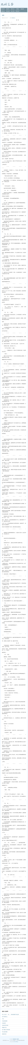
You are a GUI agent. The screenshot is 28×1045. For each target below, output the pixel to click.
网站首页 (3, 9)
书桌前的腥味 (4, 1021)
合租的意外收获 (5, 1025)
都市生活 (12, 9)
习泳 (3, 1018)
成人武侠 (12, 11)
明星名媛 (8, 11)
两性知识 (17, 11)
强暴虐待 (22, 9)
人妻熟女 (17, 9)
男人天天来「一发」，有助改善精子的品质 (10, 1014)
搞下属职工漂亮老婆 (6, 1029)
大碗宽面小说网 (15, 1039)
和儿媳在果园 (4, 1031)
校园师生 (8, 9)
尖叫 (3, 15)
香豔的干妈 (4, 1027)
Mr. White (16, 1041)
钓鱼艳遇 (4, 1023)
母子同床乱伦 (4, 1016)
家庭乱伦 (3, 11)
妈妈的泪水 (4, 1034)
